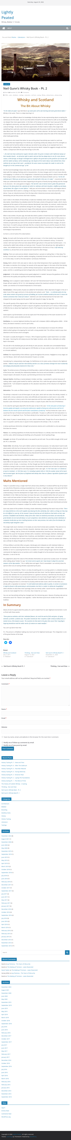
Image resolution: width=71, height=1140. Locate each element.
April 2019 (4, 863)
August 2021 (5, 839)
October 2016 (5, 912)
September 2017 (6, 891)
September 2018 (6, 872)
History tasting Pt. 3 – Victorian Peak (12, 775)
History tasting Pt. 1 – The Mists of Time (13, 781)
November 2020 (6, 842)
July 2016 (4, 918)
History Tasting (6, 819)
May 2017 (4, 900)
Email (3, 718)
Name (4, 709)
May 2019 (4, 860)
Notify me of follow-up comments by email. (19, 743)
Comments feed (6, 1114)
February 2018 (5, 882)
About (9, 28)
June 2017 (4, 897)
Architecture (5, 804)
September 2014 (6, 946)
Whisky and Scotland (9, 653)
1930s (6, 95)
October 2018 (5, 869)
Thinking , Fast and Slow (32, 653)
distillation (15, 95)
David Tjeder (5, 970)
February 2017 (5, 903)
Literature (6, 84)
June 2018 (4, 879)
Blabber (3, 807)
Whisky (43, 95)
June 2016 (4, 921)
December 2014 (6, 940)
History (3, 816)
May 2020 (4, 848)
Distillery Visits (6, 813)
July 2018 (4, 875)
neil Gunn (33, 95)
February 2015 (5, 933)
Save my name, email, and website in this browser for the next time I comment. (31, 737)
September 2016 (6, 915)
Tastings (4, 825)
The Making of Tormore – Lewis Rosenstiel (20, 967)
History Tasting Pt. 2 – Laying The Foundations (15, 778)
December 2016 (6, 909)
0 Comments (25, 92)
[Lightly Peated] (3, 28)
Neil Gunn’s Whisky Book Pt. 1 (55, 653)
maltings (21, 95)
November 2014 (6, 943)
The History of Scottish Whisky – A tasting (14, 784)
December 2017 (6, 885)
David (6, 92)
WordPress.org (6, 1117)
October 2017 (5, 888)
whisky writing (58, 95)
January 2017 (5, 906)
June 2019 (4, 857)
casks (10, 95)
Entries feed (5, 1111)
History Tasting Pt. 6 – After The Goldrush (14, 765)
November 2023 (6, 836)
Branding (4, 810)
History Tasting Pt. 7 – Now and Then (12, 762)
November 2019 (6, 851)
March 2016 (5, 927)
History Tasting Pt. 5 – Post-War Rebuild (13, 768)
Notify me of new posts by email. (15, 745)
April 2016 (4, 924)
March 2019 (5, 866)
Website (4, 727)
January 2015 (5, 936)
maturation (27, 95)
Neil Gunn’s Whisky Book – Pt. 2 (11, 790)
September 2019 (6, 854)
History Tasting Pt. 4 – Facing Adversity (13, 772)
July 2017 (4, 894)
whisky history (50, 95)
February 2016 (5, 930)
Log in (3, 1108)
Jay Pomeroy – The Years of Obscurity (18, 964)
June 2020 (4, 845)
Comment (5, 684)
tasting (39, 95)
